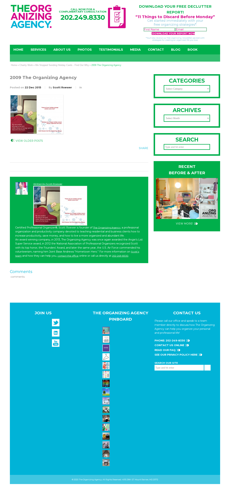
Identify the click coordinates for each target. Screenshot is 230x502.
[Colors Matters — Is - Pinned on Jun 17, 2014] (106, 374)
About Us (61, 49)
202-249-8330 (120, 255)
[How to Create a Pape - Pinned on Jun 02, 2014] (106, 400)
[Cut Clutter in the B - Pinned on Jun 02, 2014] (106, 409)
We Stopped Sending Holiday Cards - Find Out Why (62, 65)
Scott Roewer (62, 87)
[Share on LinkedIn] (144, 156)
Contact (156, 49)
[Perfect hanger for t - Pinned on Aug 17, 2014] (106, 356)
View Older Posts (29, 140)
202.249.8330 (83, 17)
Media (135, 49)
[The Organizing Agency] (55, 323)
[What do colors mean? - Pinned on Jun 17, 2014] (106, 383)
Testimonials (111, 49)
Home (18, 49)
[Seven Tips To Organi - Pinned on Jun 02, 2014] (106, 427)
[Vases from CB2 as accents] (106, 444)
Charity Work (26, 65)
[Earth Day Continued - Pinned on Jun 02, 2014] (106, 418)
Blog (175, 49)
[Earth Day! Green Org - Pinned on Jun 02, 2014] (106, 392)
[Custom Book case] (106, 453)
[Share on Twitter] (129, 156)
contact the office (68, 255)
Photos (85, 49)
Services (38, 49)
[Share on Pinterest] (137, 156)
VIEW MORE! (184, 223)
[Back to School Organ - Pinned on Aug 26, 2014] (106, 330)
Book (192, 49)
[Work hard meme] (106, 339)
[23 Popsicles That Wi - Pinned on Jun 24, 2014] (106, 365)
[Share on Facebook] (122, 156)
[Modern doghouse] (106, 462)
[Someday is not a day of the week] (106, 348)
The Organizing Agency (106, 227)
